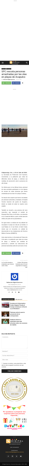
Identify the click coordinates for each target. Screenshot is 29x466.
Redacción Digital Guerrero (9, 79)
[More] (22, 82)
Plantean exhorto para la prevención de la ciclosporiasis (17, 314)
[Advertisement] (14, 16)
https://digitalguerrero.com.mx (14, 284)
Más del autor (18, 299)
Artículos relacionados (8, 299)
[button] (2, 63)
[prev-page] (2, 329)
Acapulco (3, 66)
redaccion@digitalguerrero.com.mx (14, 452)
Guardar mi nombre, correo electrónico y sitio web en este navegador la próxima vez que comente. (14, 365)
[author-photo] (14, 280)
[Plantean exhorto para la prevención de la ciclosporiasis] (5, 314)
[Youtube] (19, 292)
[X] (16, 292)
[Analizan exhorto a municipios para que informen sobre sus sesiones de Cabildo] (5, 321)
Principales (9, 68)
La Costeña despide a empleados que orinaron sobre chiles (8, 264)
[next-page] (5, 329)
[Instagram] (13, 292)
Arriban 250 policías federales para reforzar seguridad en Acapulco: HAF (21, 265)
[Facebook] (9, 292)
